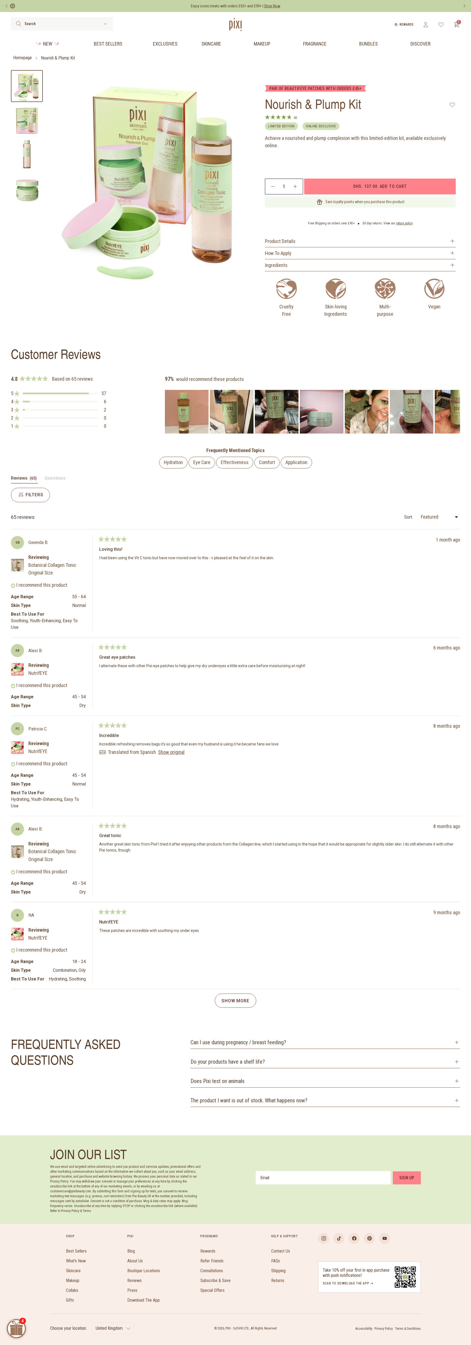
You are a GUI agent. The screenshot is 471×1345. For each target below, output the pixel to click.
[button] (58, 393)
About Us (135, 1260)
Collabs (72, 1290)
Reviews (134, 1280)
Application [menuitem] (296, 462)
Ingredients (276, 265)
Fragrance (315, 44)
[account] (425, 24)
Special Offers (212, 1290)
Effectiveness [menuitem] (235, 462)
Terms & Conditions (408, 1329)
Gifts (70, 1300)
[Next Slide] (455, 412)
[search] (18, 23)
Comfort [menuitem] (267, 462)
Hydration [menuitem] (173, 462)
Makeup (262, 44)
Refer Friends (212, 1260)
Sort (408, 517)
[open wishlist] (441, 24)
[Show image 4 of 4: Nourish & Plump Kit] (27, 188)
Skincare (211, 44)
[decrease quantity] (273, 186)
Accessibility (363, 1329)
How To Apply (278, 253)
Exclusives (165, 44)
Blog (131, 1251)
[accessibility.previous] (6, 6)
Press (132, 1290)
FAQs (275, 1260)
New (47, 44)
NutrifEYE (37, 673)
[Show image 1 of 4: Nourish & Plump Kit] (27, 86)
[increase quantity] (295, 186)
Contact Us (280, 1251)
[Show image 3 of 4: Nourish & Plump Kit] (27, 154)
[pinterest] (369, 1238)
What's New (76, 1260)
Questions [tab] (55, 479)
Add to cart (380, 186)
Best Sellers (108, 44)
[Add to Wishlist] (452, 104)
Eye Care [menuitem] (201, 462)
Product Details (280, 241)
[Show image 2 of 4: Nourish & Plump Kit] (27, 120)
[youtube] (384, 1238)
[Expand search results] (105, 24)
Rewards (406, 24)
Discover (420, 44)
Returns (277, 1280)
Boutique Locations (143, 1270)
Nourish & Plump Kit (58, 58)
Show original (171, 752)
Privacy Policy (384, 1329)
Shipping (278, 1270)
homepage (22, 58)
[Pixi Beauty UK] (235, 24)
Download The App (143, 1300)
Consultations (211, 1270)
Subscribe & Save (215, 1280)
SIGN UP (406, 1177)
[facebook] (354, 1238)
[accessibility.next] (464, 6)
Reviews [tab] (24, 479)
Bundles (368, 44)
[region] (312, 412)
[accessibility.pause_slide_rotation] (12, 6)
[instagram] (323, 1238)
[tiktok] (338, 1238)
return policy (404, 223)
